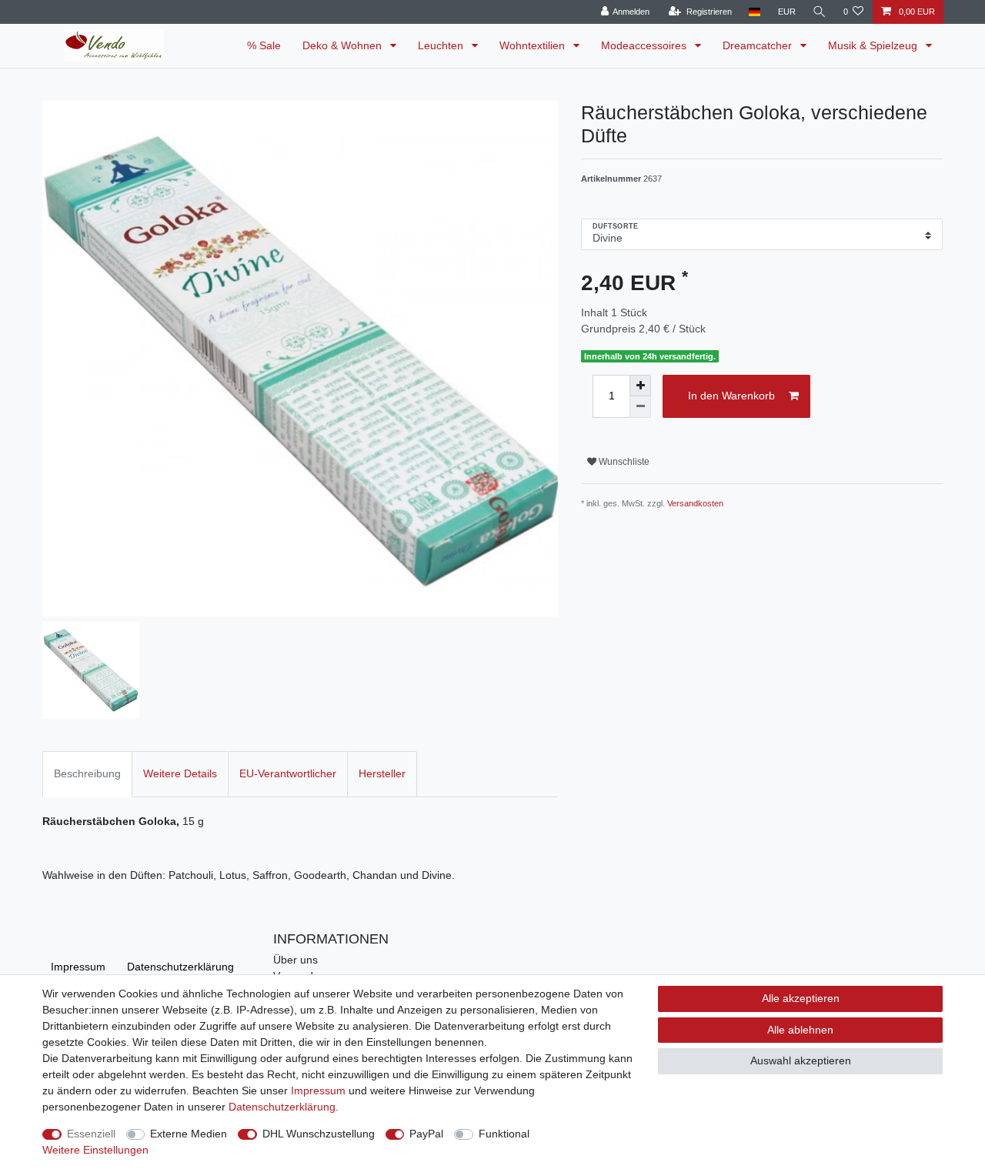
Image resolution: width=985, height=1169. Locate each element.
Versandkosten (695, 503)
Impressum (78, 966)
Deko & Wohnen (343, 45)
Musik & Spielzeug (874, 45)
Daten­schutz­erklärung (180, 966)
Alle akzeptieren (801, 998)
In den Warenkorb (731, 395)
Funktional (504, 1133)
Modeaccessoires (645, 45)
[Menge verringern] (640, 407)
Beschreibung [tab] (87, 773)
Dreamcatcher (759, 45)
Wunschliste (622, 461)
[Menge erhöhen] (640, 385)
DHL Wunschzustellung (318, 1133)
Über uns (295, 960)
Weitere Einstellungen (95, 1150)
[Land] (754, 12)
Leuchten (442, 45)
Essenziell (91, 1133)
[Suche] (819, 12)
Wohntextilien (533, 45)
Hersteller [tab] (382, 773)
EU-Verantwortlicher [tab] (287, 773)
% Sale (264, 45)
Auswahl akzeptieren (800, 1060)
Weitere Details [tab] (180, 773)
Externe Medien (188, 1133)
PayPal (426, 1133)
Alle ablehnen (800, 1030)
